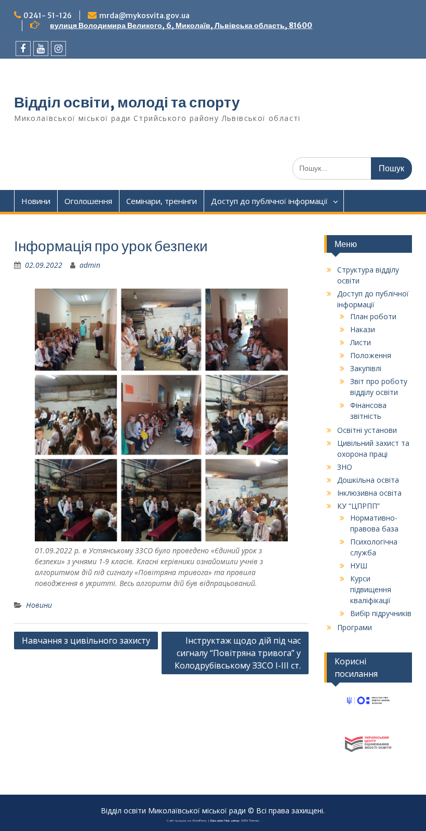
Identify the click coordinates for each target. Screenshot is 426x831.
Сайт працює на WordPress (187, 821)
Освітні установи (367, 430)
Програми (354, 627)
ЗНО (344, 467)
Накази (362, 329)
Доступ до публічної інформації (269, 201)
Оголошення (88, 201)
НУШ (358, 565)
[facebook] (23, 48)
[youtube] (40, 48)
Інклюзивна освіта (369, 493)
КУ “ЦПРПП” (358, 506)
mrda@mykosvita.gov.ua (144, 15)
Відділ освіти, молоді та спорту (127, 102)
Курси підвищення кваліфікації (370, 589)
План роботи (373, 316)
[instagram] (58, 48)
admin (89, 265)
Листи (360, 342)
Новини (35, 201)
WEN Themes (250, 821)
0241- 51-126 (47, 15)
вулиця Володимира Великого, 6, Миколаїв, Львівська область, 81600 (181, 25)
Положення (370, 355)
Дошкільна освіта (368, 480)
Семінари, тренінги (161, 201)
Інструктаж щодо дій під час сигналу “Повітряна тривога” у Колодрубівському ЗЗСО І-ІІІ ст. (238, 653)
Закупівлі (365, 368)
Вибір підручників (380, 613)
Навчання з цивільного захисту (86, 640)
